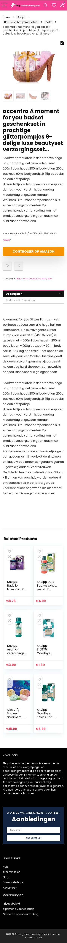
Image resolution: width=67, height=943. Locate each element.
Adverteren (10, 888)
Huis (5, 867)
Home (7, 17)
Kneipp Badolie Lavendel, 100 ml (16, 587)
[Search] (45, 5)
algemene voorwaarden (18, 909)
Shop (20, 17)
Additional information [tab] (20, 300)
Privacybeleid (11, 903)
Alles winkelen (11, 872)
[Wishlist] (54, 5)
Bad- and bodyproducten (20, 22)
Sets (48, 22)
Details (6, 240)
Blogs (6, 877)
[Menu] (4, 5)
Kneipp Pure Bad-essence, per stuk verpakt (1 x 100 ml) (47, 589)
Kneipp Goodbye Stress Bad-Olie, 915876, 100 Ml (45, 717)
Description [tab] (14, 294)
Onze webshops (13, 882)
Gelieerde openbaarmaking (20, 914)
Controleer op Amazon (34, 251)
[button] (62, 43)
